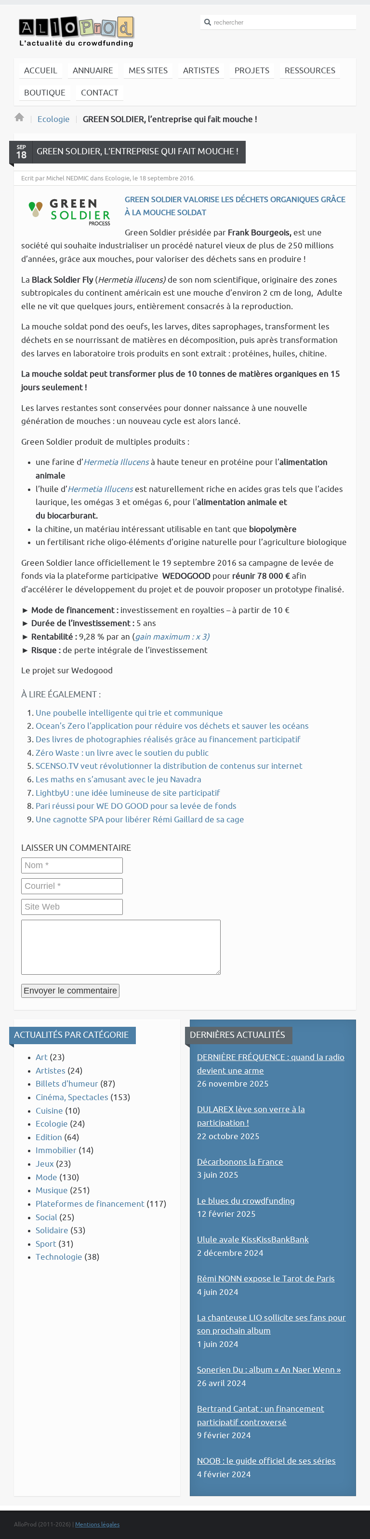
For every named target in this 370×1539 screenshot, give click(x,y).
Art (42, 1057)
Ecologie (54, 119)
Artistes (51, 1071)
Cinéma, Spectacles (72, 1097)
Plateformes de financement (90, 1204)
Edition (49, 1137)
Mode (46, 1177)
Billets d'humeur (67, 1084)
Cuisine (49, 1111)
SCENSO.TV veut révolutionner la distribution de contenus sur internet (169, 766)
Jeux (45, 1164)
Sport (46, 1244)
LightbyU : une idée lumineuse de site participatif (128, 793)
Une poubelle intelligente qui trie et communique (129, 713)
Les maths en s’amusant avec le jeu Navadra (118, 780)
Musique (52, 1190)
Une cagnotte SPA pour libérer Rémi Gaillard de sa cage (140, 820)
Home (19, 119)
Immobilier (56, 1150)
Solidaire (52, 1230)
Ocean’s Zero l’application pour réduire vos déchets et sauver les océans (172, 726)
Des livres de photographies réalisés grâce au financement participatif (168, 739)
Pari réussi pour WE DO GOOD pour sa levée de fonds (136, 806)
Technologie (59, 1257)
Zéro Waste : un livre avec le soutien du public (122, 753)
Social (46, 1217)
